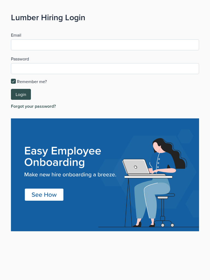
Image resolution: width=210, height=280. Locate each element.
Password (20, 59)
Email (16, 35)
